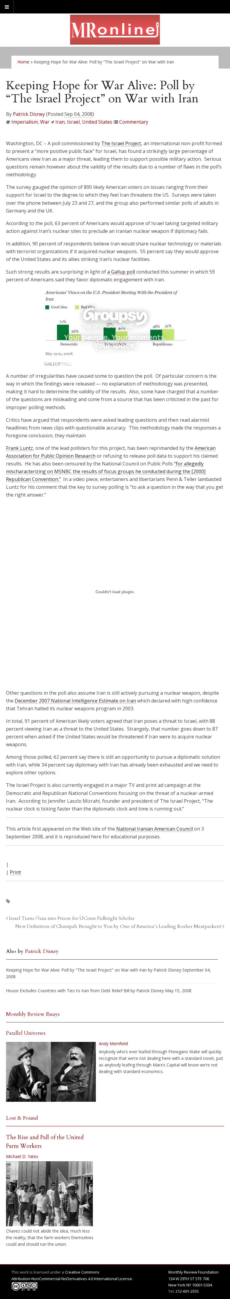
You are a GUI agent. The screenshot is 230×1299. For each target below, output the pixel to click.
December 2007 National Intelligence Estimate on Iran (75, 700)
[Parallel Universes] (51, 1072)
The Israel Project (121, 143)
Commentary (133, 122)
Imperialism (24, 122)
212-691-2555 (187, 1291)
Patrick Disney (29, 114)
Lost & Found (22, 1118)
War (44, 122)
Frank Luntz (19, 448)
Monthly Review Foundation (193, 1272)
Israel (73, 122)
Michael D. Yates (22, 1156)
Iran (60, 122)
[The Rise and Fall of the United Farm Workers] (49, 1194)
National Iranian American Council (154, 828)
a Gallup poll (121, 271)
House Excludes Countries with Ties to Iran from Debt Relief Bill (67, 990)
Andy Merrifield (113, 1043)
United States (97, 122)
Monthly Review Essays (33, 1014)
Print (15, 872)
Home (23, 62)
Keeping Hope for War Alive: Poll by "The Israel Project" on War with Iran (76, 970)
